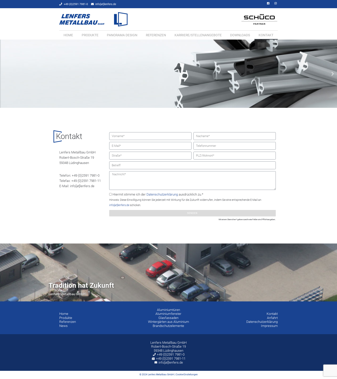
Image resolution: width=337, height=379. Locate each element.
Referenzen (156, 35)
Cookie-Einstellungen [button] (187, 374)
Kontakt (266, 35)
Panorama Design (122, 35)
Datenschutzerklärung (162, 194)
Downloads (240, 35)
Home (68, 35)
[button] (4, 73)
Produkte (90, 35)
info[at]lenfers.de (119, 205)
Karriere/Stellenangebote (198, 35)
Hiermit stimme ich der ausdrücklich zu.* (185, 199)
